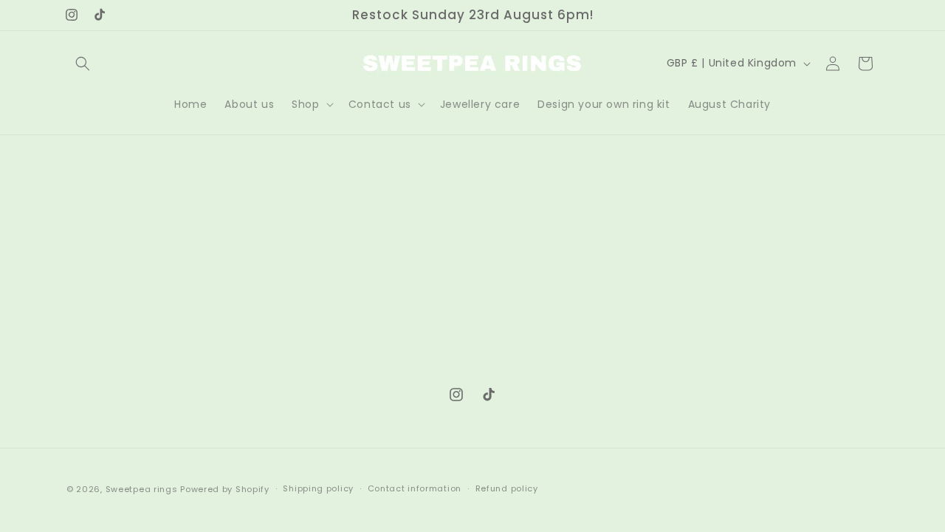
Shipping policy (318, 488)
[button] (82, 63)
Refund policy (506, 488)
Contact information (414, 488)
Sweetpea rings (142, 489)
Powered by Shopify (224, 489)
